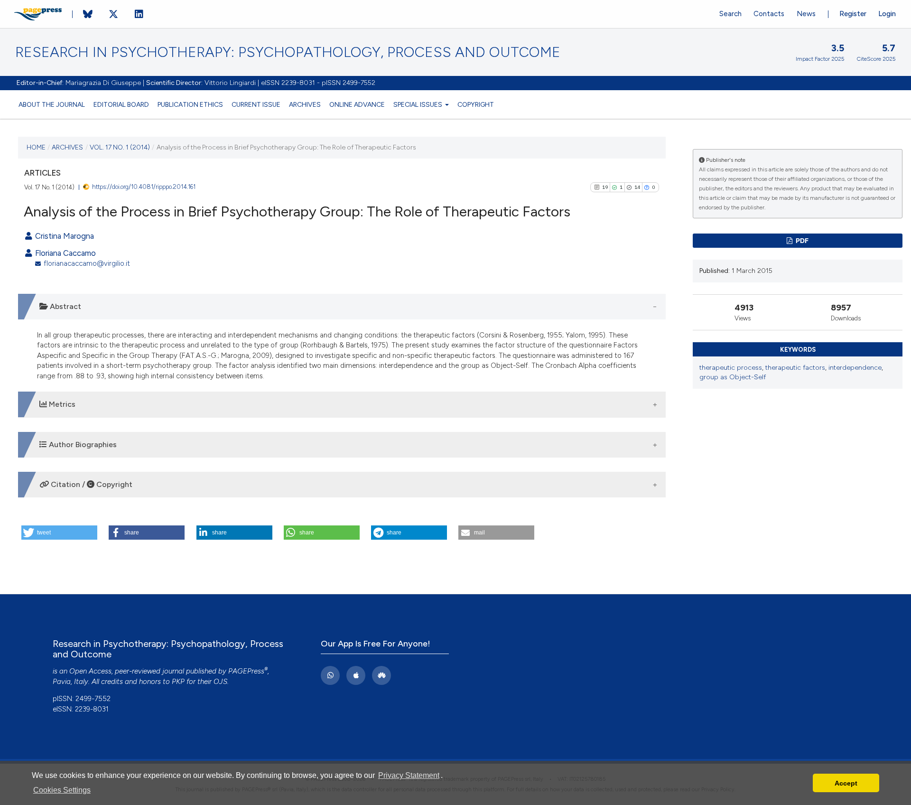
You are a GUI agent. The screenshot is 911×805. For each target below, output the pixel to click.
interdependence (855, 368)
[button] (59, 532)
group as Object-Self (732, 377)
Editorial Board (121, 104)
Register (852, 13)
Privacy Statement (408, 775)
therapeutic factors (795, 368)
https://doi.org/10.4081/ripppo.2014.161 (143, 186)
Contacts (768, 13)
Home (36, 147)
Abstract (64, 306)
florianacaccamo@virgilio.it (87, 263)
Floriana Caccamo (64, 253)
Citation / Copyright (90, 484)
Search (730, 13)
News (806, 13)
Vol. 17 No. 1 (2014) (120, 147)
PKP (178, 681)
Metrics (61, 404)
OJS (220, 681)
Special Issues (418, 104)
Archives (305, 104)
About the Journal (52, 104)
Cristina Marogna (63, 236)
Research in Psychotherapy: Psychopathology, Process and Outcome (287, 52)
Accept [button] (846, 783)
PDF (801, 240)
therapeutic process (730, 368)
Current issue (256, 104)
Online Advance (357, 104)
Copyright (475, 104)
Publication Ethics (190, 104)
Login (887, 13)
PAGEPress (246, 671)
